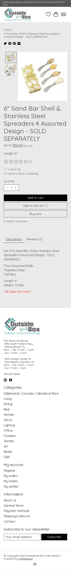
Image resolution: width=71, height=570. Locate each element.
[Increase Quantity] (15, 187)
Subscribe (54, 537)
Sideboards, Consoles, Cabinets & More (31, 393)
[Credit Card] (34, 564)
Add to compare (17, 221)
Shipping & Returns (17, 516)
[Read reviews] (16, 161)
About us (10, 500)
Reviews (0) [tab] (35, 239)
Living (8, 399)
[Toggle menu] (63, 14)
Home (7, 29)
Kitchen (9, 414)
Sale (7, 457)
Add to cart (35, 198)
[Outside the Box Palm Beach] (17, 14)
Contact (9, 521)
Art (6, 446)
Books (8, 452)
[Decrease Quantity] (7, 187)
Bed (6, 409)
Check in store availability (23, 173)
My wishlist (11, 486)
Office (8, 430)
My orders (11, 476)
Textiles (9, 441)
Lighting (9, 425)
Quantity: (9, 181)
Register (9, 470)
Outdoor (10, 436)
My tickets (11, 481)
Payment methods (17, 511)
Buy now (35, 214)
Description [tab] (14, 239)
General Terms (14, 505)
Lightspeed (26, 558)
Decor (8, 420)
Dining (8, 404)
